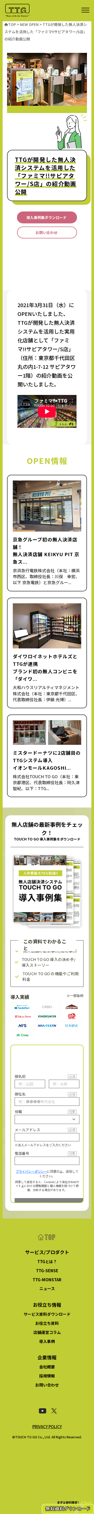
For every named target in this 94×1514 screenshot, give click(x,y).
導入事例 (47, 1341)
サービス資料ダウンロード (47, 1314)
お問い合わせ (47, 1385)
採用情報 (47, 1375)
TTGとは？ (47, 1261)
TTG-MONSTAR (47, 1279)
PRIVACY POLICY (47, 1426)
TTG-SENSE (47, 1270)
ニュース (47, 1288)
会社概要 (47, 1366)
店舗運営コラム (47, 1332)
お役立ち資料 (47, 1323)
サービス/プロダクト (47, 1252)
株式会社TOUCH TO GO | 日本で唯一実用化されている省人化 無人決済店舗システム (17, 10)
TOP (47, 1237)
